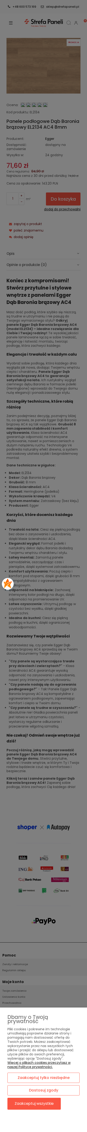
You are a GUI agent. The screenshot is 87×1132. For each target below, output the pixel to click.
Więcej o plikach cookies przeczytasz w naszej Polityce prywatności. (39, 1064)
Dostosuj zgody (43, 1090)
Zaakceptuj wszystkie (34, 1103)
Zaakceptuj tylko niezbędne (44, 1077)
